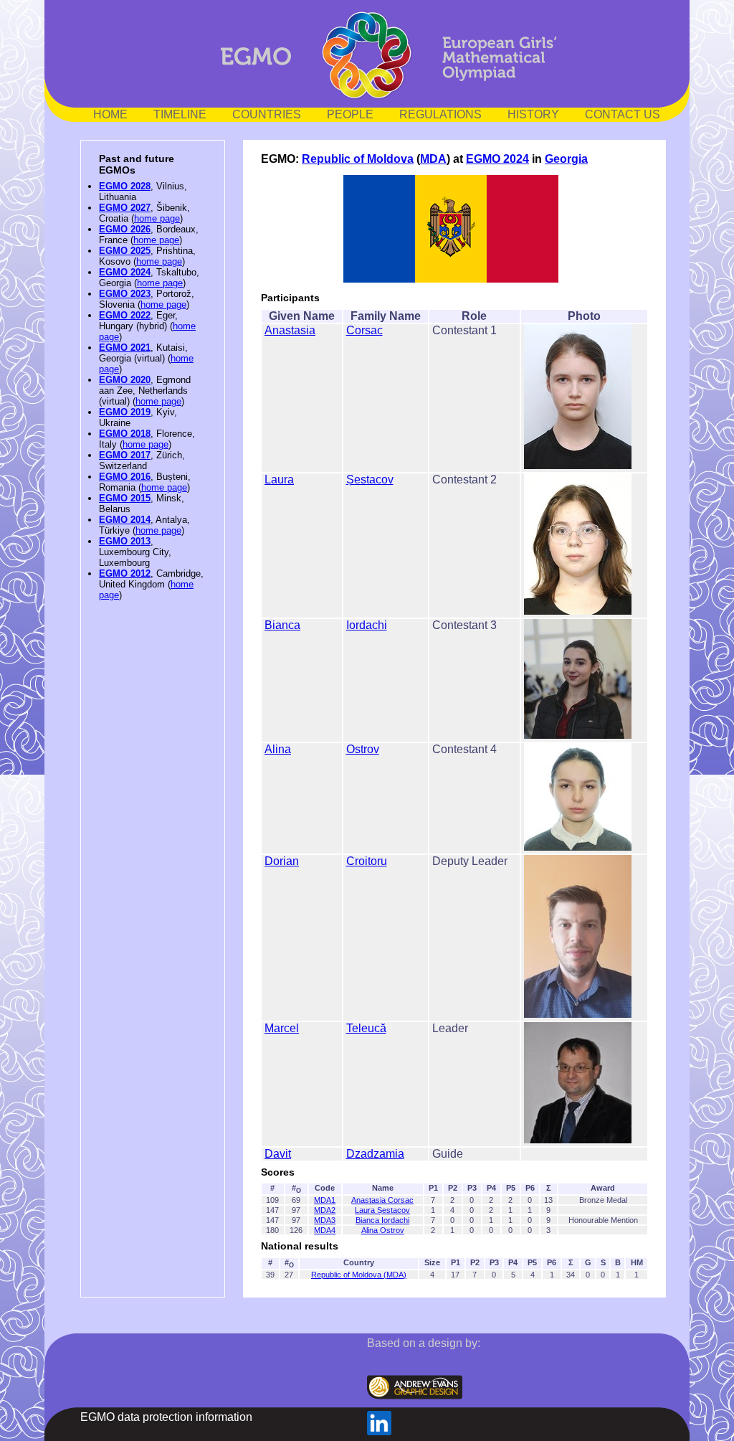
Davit (277, 1154)
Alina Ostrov (382, 1230)
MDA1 (324, 1200)
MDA (433, 159)
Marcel (281, 1028)
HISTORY (533, 114)
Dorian (281, 861)
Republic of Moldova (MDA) (358, 1274)
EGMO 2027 (125, 207)
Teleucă (366, 1028)
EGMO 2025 (125, 250)
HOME (110, 114)
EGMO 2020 (125, 379)
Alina (277, 749)
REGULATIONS (440, 114)
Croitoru (366, 861)
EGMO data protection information (166, 1417)
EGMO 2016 (125, 476)
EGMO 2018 (125, 433)
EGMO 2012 (125, 573)
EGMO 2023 (125, 293)
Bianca (282, 625)
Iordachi (366, 625)
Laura (279, 479)
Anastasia (289, 330)
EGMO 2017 (125, 455)
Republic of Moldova (358, 159)
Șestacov (370, 479)
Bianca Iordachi (382, 1220)
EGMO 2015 (125, 498)
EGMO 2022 (125, 315)
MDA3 (324, 1220)
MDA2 (324, 1210)
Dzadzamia (375, 1154)
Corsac (364, 330)
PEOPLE (350, 114)
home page (157, 218)
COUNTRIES (266, 114)
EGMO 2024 (125, 272)
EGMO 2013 (125, 541)
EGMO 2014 (125, 519)
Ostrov (362, 749)
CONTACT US (622, 114)
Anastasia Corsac (382, 1200)
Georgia (566, 159)
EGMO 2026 (125, 229)
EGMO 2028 (125, 186)
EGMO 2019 (125, 412)
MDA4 (324, 1230)
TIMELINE (179, 114)
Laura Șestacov (382, 1210)
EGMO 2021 (125, 347)
